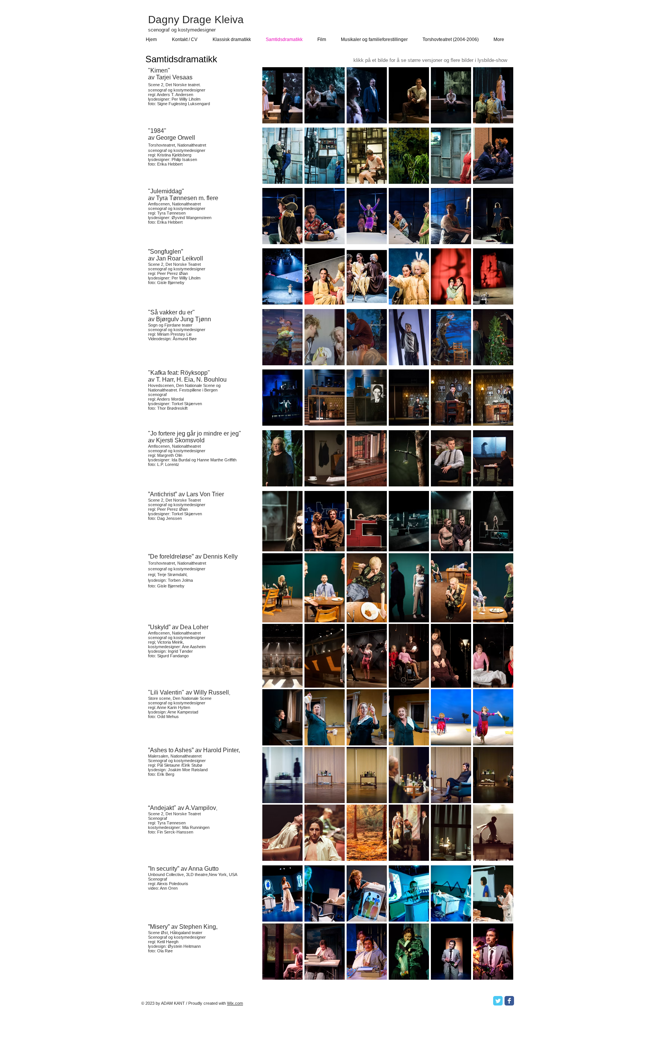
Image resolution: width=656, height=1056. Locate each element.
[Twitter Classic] (498, 1000)
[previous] (278, 102)
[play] (497, 117)
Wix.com (235, 1003)
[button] (324, 95)
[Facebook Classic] (509, 1000)
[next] (497, 102)
